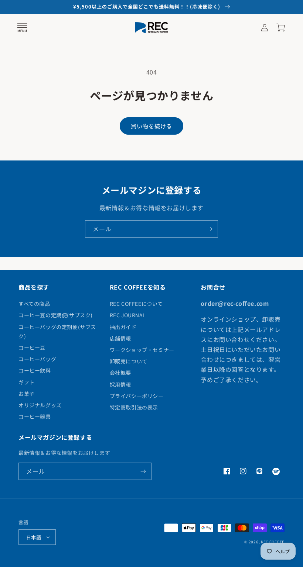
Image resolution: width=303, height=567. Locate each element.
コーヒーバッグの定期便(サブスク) (57, 331)
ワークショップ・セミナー (142, 349)
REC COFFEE (273, 541)
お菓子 (26, 393)
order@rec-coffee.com (235, 303)
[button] (22, 28)
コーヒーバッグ (37, 359)
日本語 (33, 537)
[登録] (209, 229)
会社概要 (120, 372)
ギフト (26, 382)
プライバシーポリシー (137, 396)
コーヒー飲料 (34, 370)
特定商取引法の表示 (134, 407)
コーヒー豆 (31, 347)
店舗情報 (120, 338)
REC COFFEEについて (136, 303)
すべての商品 (34, 303)
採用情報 (120, 384)
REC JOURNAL (128, 315)
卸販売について (128, 361)
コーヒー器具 (34, 416)
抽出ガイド (123, 327)
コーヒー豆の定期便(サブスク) (55, 315)
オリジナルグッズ (40, 405)
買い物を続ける (151, 126)
